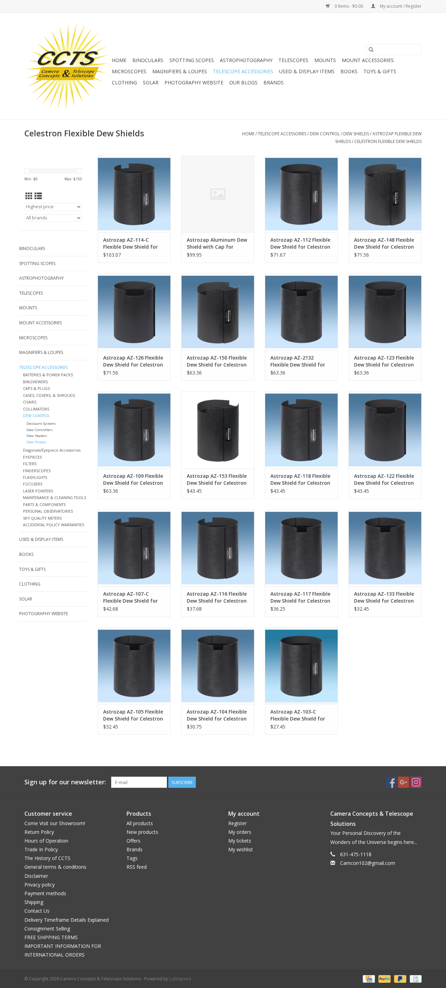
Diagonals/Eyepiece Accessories (51, 450)
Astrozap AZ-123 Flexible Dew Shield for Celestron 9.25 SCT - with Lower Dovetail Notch (384, 361)
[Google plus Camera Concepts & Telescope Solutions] (403, 782)
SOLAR (151, 82)
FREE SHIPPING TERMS (51, 937)
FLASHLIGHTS (35, 477)
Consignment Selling (47, 928)
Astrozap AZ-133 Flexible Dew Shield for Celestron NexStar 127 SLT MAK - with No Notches (384, 597)
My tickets (239, 840)
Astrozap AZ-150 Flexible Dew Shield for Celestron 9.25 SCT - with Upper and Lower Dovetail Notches (217, 361)
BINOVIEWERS (35, 381)
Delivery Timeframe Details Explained (66, 920)
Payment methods (45, 893)
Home (119, 60)
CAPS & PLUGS (36, 388)
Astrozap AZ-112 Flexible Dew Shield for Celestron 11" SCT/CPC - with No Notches (300, 243)
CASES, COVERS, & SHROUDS (49, 395)
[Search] (371, 49)
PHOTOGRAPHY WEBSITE (193, 82)
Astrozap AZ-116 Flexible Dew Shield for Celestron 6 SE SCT (217, 597)
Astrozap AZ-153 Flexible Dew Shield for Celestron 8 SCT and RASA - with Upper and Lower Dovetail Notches (217, 480)
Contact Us (36, 910)
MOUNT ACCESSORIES (368, 60)
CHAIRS (29, 402)
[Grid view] (29, 196)
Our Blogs (243, 82)
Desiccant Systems (41, 423)
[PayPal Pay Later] (399, 978)
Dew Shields (356, 134)
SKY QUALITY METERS (42, 518)
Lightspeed (180, 979)
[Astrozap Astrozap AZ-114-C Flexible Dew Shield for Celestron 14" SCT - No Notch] (134, 194)
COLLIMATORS (36, 409)
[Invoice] (414, 978)
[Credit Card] (368, 978)
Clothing (124, 82)
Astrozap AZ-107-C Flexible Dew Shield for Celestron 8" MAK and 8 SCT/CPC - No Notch (131, 597)
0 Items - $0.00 (348, 6)
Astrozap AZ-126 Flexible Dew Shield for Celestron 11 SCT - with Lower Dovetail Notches (133, 361)
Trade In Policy (41, 849)
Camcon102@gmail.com (367, 863)
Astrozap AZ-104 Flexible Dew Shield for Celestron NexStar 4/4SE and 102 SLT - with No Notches (217, 715)
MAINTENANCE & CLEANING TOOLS (54, 497)
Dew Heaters (36, 435)
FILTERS (30, 463)
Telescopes (293, 60)
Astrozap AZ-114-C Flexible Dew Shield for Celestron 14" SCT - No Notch (130, 243)
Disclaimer (36, 876)
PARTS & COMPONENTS (44, 504)
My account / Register (400, 6)
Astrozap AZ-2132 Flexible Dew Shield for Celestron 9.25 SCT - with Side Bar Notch (300, 361)
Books (348, 71)
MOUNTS (325, 60)
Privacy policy (39, 884)
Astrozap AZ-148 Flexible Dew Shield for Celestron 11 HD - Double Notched (384, 243)
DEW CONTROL (325, 134)
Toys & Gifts (379, 71)
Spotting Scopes (191, 60)
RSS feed (136, 866)
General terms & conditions (55, 866)
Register (237, 823)
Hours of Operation (46, 840)
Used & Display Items (306, 71)
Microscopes (129, 71)
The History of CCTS (47, 858)
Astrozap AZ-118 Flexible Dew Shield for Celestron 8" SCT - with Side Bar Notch (300, 480)
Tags (132, 858)
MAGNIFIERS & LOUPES (179, 71)
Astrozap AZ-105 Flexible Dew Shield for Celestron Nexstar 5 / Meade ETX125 (133, 715)
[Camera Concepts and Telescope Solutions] (67, 66)
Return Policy (39, 832)
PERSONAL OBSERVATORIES (48, 511)
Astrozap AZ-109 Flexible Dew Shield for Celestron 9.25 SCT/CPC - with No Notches (133, 480)
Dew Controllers (39, 430)
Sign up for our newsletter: (65, 782)
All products (139, 823)
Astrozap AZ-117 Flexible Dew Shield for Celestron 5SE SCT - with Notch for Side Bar (300, 597)
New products (142, 832)
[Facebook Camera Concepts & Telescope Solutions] (391, 782)
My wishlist (240, 849)
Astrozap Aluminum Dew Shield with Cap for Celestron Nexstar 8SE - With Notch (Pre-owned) (217, 243)
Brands (273, 82)
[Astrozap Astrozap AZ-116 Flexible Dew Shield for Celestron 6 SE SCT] (217, 548)
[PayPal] (384, 978)
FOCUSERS (32, 484)
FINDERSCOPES (37, 470)
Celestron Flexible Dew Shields (388, 141)
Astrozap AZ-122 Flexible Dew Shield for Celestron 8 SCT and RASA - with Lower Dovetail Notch (384, 480)
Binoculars (147, 60)
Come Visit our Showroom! (54, 823)
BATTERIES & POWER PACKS (48, 374)
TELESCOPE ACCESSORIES (243, 71)
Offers (133, 840)
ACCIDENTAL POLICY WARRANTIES (53, 524)
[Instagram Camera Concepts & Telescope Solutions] (416, 782)
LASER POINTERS (38, 490)
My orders (239, 832)
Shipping (33, 902)
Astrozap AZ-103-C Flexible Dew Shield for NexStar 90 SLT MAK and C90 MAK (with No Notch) (300, 715)
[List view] (38, 196)
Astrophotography (246, 60)
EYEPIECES (32, 457)
